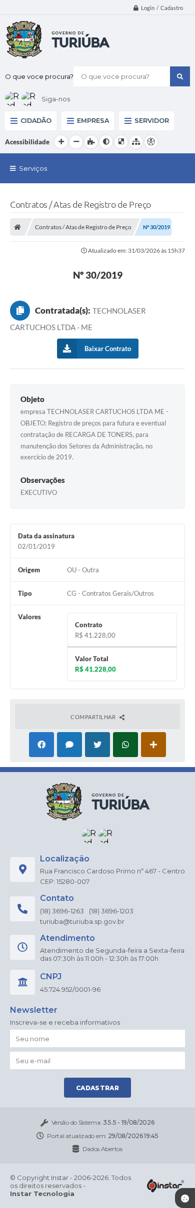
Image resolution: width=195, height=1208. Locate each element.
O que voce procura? (39, 76)
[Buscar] (180, 76)
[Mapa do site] (136, 141)
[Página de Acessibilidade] (151, 141)
